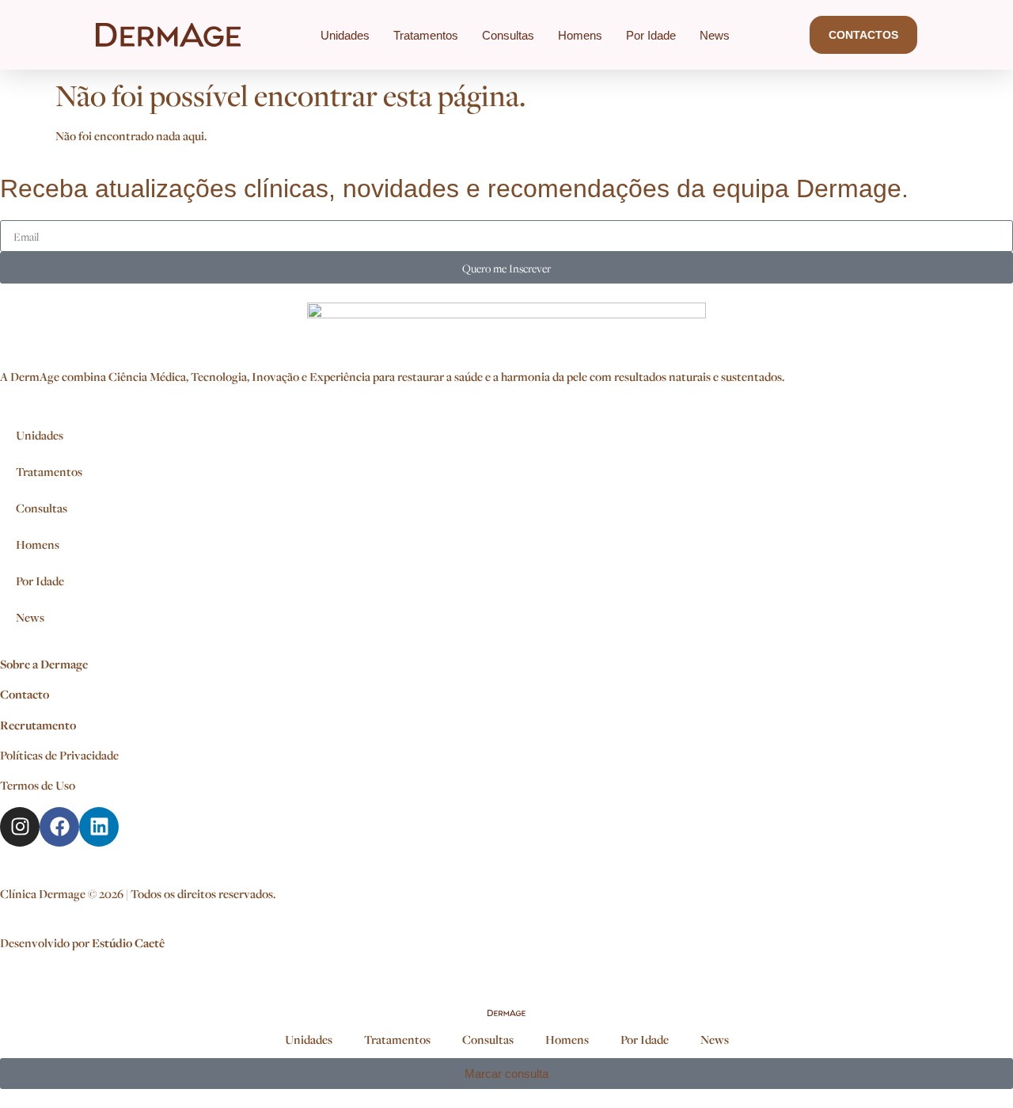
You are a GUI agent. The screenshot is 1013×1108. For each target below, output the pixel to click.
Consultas (508, 35)
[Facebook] (59, 827)
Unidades (345, 35)
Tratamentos (425, 35)
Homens (580, 35)
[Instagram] (20, 827)
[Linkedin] (99, 827)
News (715, 35)
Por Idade (651, 35)
